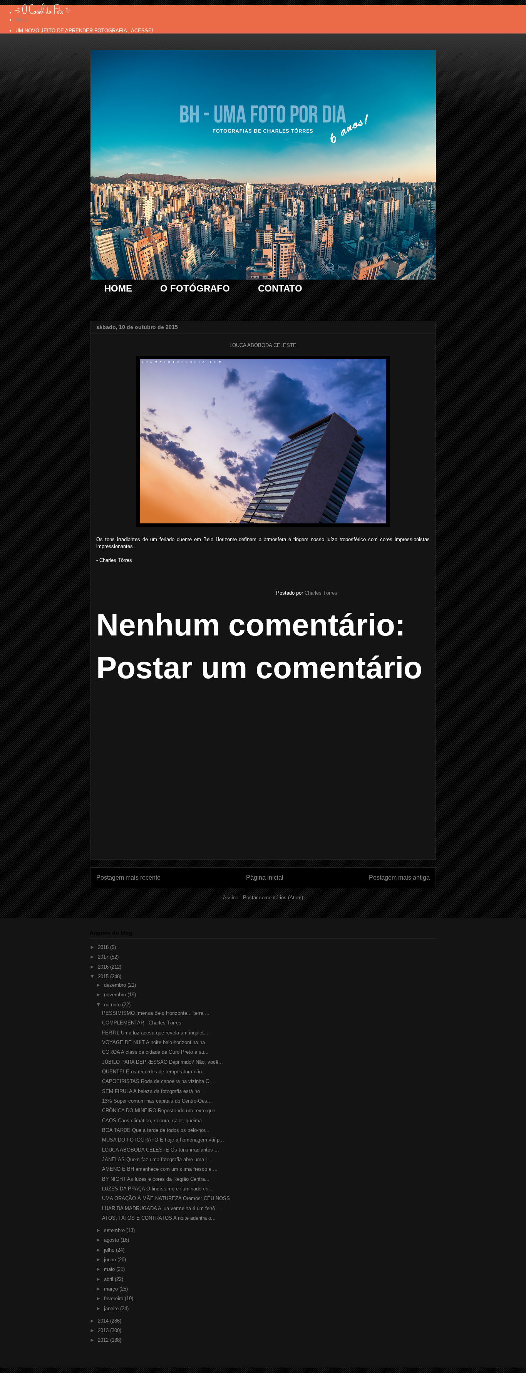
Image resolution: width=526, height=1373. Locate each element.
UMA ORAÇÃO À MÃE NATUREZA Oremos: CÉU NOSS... (168, 1198)
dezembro (115, 985)
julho (110, 1250)
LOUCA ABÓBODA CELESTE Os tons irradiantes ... (160, 1150)
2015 (104, 976)
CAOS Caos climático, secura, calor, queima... (154, 1120)
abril (109, 1279)
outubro (113, 1005)
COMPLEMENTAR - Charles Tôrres (141, 1023)
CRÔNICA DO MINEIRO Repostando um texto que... (161, 1110)
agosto (112, 1240)
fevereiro (114, 1298)
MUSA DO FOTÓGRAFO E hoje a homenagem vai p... (163, 1140)
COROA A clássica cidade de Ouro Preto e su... (155, 1052)
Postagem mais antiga (399, 877)
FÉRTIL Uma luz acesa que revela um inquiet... (155, 1033)
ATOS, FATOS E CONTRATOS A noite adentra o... (159, 1218)
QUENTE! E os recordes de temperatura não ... (155, 1072)
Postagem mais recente (128, 877)
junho (110, 1259)
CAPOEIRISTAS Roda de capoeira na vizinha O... (158, 1081)
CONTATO (280, 288)
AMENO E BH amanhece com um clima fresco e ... (160, 1169)
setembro (115, 1230)
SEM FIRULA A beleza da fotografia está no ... (154, 1091)
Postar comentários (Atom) (273, 897)
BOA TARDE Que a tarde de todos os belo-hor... (155, 1130)
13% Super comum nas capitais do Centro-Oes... (157, 1101)
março (111, 1289)
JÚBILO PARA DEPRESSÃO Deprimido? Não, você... (162, 1062)
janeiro (112, 1308)
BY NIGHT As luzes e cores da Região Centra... (155, 1179)
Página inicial (264, 877)
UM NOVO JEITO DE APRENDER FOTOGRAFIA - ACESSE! (84, 31)
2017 (104, 957)
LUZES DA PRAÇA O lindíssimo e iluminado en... (157, 1189)
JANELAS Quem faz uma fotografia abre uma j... (156, 1159)
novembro (115, 994)
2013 (104, 1330)
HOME (118, 288)
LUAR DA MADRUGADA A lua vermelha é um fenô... (160, 1208)
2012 (104, 1340)
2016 (104, 967)
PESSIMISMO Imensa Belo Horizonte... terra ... (155, 1013)
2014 (104, 1321)
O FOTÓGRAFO (195, 288)
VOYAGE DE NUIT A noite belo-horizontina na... (155, 1042)
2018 (104, 947)
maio (110, 1269)
